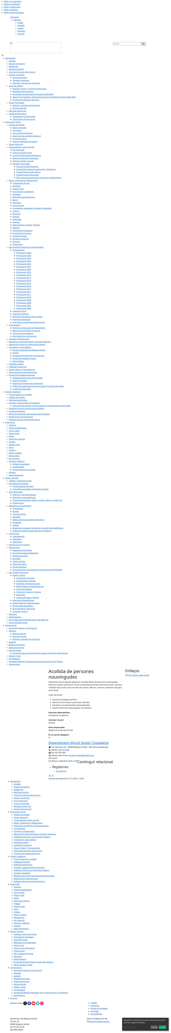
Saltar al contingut (12, 4)
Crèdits (94, 1003)
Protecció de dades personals (27, 853)
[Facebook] (29, 1003)
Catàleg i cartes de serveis (25, 934)
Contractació (19, 828)
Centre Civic (19, 945)
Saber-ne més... (130, 1027)
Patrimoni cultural (22, 901)
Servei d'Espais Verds (23, 965)
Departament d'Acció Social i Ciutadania (79, 742)
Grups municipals (21, 803)
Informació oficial (18, 812)
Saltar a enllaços (11, 9)
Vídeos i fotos (20, 987)
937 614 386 (64, 750)
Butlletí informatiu (22, 979)
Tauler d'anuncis (21, 817)
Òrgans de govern (22, 787)
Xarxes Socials (20, 984)
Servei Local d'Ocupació (24, 948)
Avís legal (95, 1011)
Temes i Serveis (16, 931)
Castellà (21, 25)
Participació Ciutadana (24, 937)
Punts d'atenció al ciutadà (25, 859)
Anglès (20, 28)
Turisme (13, 998)
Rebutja (154, 1027)
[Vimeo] (38, 1003)
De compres (19, 920)
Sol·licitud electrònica (23, 864)
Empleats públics (21, 842)
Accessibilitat (96, 1014)
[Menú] (2, 55)
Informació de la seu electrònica (28, 851)
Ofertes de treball (21, 814)
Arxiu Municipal (20, 940)
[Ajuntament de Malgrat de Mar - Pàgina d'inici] (35, 47)
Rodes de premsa (21, 981)
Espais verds (19, 906)
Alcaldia (17, 784)
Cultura (17, 912)
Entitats (17, 926)
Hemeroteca (19, 995)
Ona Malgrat (19, 990)
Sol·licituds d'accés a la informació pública (32, 837)
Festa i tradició (20, 915)
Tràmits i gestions (18, 856)
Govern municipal (21, 798)
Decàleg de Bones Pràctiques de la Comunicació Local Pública (41, 992)
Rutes (16, 898)
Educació (18, 956)
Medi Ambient (20, 959)
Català (20, 22)
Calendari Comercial (23, 845)
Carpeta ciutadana (22, 873)
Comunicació (16, 967)
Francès (21, 34)
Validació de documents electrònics (29, 881)
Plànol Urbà (19, 895)
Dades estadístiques (23, 890)
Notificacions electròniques (26, 878)
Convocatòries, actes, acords (26, 820)
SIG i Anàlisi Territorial (23, 953)
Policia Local (19, 951)
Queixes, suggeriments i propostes (29, 867)
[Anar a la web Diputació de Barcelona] (98, 1021)
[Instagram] (42, 1003)
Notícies (17, 973)
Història (17, 887)
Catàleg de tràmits (22, 862)
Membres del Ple (21, 792)
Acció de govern (21, 801)
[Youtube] (34, 1003)
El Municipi (15, 884)
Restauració (19, 917)
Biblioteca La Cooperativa (25, 942)
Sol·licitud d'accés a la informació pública (31, 870)
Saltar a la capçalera (12, 1)
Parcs (16, 909)
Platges (17, 903)
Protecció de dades (99, 1008)
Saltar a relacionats (12, 7)
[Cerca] (143, 43)
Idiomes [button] (17, 20)
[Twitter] (25, 1003)
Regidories (18, 789)
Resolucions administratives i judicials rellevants (35, 834)
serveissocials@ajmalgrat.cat (81, 755)
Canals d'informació (22, 809)
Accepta (162, 1027)
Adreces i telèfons (22, 923)
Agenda (17, 976)
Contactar (14, 17)
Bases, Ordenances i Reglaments (28, 823)
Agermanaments (21, 928)
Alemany (21, 31)
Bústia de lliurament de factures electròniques (34, 876)
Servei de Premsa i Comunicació (28, 970)
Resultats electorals (22, 806)
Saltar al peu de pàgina (14, 12)
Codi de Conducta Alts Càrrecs (27, 795)
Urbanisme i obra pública (25, 839)
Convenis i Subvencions (24, 831)
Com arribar (19, 892)
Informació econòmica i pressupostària (31, 826)
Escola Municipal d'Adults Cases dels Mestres (33, 962)
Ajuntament (15, 781)
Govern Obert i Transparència (27, 848)
